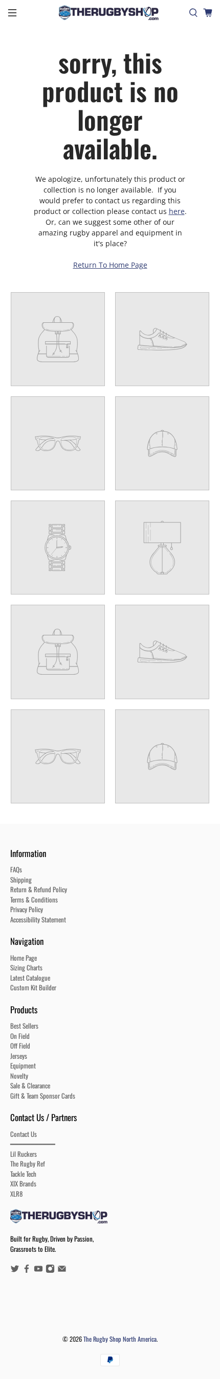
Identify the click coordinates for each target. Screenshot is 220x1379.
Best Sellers (24, 1025)
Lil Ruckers (23, 1154)
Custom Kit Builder (33, 987)
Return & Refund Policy (38, 889)
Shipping (21, 879)
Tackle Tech (23, 1174)
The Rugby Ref (27, 1163)
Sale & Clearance (30, 1085)
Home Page (23, 958)
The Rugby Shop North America (120, 1339)
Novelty (19, 1076)
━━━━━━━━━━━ (32, 1143)
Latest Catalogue (30, 977)
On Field (20, 1036)
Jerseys (18, 1056)
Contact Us (23, 1134)
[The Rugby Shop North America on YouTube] (38, 1270)
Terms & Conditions (34, 899)
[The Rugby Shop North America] (110, 12)
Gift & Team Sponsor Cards (42, 1095)
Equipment (23, 1065)
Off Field (20, 1045)
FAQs (16, 869)
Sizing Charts (26, 967)
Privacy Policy (26, 909)
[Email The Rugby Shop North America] (62, 1270)
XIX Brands (23, 1183)
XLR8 (16, 1193)
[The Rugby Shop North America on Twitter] (14, 1270)
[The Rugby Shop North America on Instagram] (50, 1270)
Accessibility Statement (38, 919)
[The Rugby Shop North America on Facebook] (26, 1270)
